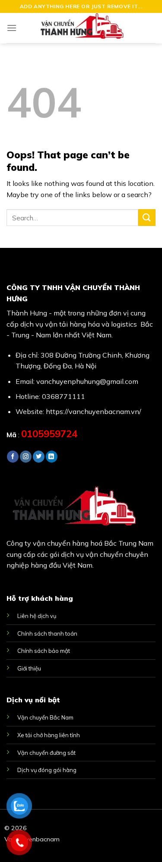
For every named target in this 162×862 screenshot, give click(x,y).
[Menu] (11, 27)
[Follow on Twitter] (38, 457)
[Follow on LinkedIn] (51, 457)
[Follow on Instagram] (26, 457)
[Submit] (147, 217)
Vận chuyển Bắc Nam (45, 717)
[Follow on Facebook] (13, 457)
